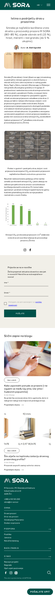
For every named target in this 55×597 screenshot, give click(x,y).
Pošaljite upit (40, 591)
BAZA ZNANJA (11, 548)
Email (7, 292)
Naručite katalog (11, 540)
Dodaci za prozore (12, 523)
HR (38, 5)
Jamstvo (7, 537)
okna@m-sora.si (11, 502)
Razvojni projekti (11, 561)
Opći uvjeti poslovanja (13, 568)
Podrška (7, 534)
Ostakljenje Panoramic (14, 519)
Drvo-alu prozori (11, 516)
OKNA (7, 507)
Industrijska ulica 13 (12, 491)
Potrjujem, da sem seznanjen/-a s (25, 303)
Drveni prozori (10, 513)
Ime (6, 282)
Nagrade (8, 565)
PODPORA (9, 528)
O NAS (7, 556)
